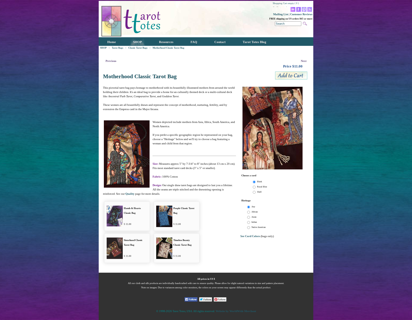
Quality (130, 193)
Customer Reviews (301, 14)
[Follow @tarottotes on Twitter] (205, 299)
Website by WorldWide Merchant (236, 311)
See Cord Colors (250, 236)
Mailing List (280, 14)
